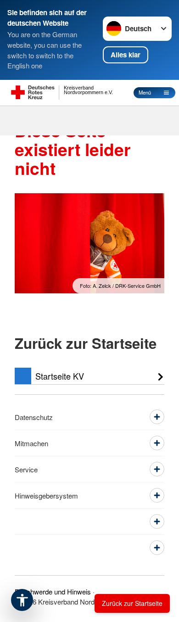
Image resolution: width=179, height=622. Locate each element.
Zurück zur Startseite (132, 603)
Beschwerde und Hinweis (53, 591)
